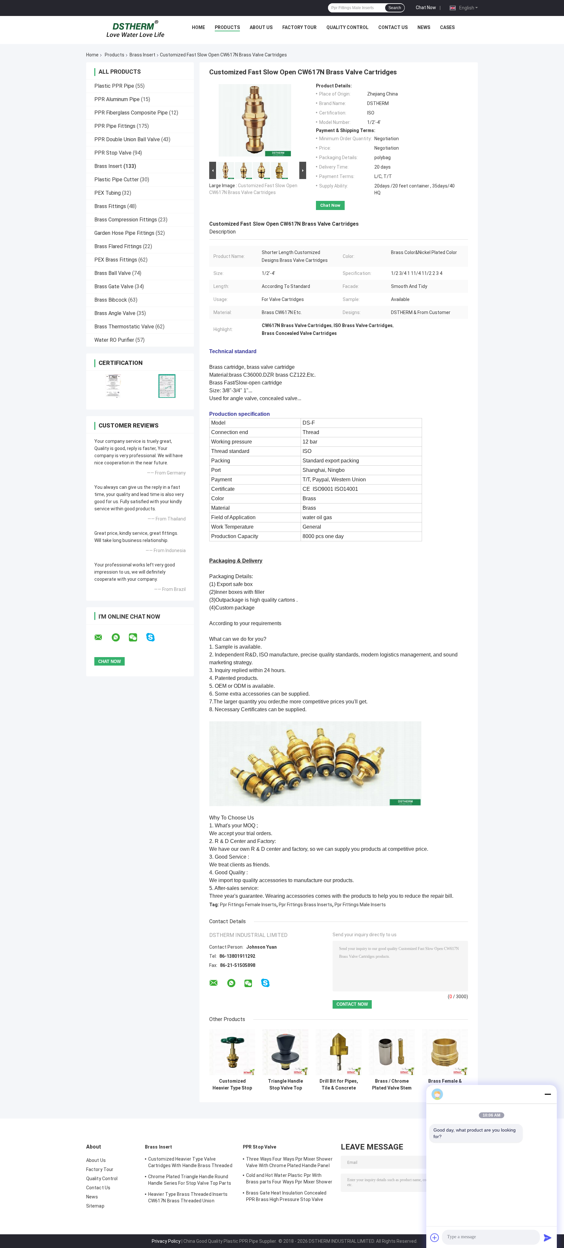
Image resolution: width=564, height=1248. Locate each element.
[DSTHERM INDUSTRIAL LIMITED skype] (154, 637)
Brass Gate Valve (113, 286)
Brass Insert (142, 54)
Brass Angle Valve (114, 313)
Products (227, 27)
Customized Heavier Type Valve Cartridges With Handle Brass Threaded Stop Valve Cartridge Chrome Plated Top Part (191, 1163)
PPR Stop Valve (113, 153)
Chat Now (426, 7)
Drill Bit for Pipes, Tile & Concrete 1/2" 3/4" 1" (339, 1084)
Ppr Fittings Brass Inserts (305, 904)
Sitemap (95, 1206)
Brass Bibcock (110, 300)
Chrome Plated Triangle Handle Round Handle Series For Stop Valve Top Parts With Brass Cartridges (189, 1181)
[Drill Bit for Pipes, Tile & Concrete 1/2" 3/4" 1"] (339, 1052)
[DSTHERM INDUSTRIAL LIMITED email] (102, 637)
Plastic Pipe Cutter (116, 179)
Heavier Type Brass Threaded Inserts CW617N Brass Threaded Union (188, 1197)
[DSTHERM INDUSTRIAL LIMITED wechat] (137, 637)
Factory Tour (299, 27)
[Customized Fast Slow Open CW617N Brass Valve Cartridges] (255, 121)
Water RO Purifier (114, 340)
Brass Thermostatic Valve (124, 326)
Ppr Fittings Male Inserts (360, 904)
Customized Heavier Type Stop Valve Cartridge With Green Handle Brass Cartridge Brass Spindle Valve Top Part (232, 1084)
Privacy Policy (166, 1241)
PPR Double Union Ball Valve (127, 139)
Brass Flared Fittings (118, 246)
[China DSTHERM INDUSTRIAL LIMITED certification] (113, 386)
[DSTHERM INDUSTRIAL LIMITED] (135, 29)
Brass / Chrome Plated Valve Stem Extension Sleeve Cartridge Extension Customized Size (392, 1084)
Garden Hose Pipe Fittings (124, 233)
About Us (261, 27)
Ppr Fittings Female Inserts (248, 904)
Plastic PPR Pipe (114, 86)
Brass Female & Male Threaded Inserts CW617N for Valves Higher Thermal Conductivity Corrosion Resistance (445, 1084)
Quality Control (347, 27)
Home (198, 27)
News (423, 27)
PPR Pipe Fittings (114, 126)
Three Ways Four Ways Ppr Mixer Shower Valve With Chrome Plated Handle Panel (289, 1162)
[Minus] (548, 1094)
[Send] (547, 1237)
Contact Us (393, 27)
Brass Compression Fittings (125, 220)
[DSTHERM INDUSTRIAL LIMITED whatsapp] (120, 637)
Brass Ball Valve (112, 273)
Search (394, 8)
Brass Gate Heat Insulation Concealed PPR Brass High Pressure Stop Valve (286, 1196)
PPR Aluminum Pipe (117, 99)
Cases (447, 27)
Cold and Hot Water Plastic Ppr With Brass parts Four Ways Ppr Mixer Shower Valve (289, 1179)
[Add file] (434, 1237)
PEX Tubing (107, 193)
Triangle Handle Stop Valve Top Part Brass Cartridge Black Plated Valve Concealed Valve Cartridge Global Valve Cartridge (285, 1084)
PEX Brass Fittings (115, 260)
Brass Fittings (110, 206)
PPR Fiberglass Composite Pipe (131, 113)
